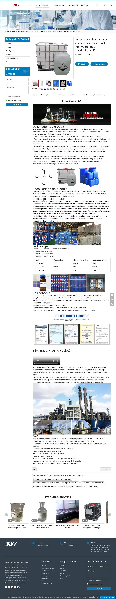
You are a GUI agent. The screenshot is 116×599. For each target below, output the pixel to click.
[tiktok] (18, 587)
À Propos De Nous (59, 5)
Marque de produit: (65, 95)
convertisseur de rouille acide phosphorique (65, 476)
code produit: (88, 95)
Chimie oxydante (12, 58)
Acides (8, 43)
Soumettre (17, 105)
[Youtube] (12, 587)
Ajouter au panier (99, 64)
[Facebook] (6, 587)
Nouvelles (45, 581)
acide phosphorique (40, 476)
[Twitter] (9, 587)
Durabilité (45, 578)
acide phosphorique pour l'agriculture (84, 486)
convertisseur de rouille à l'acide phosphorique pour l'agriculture (55, 483)
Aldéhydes (10, 51)
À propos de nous (47, 571)
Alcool (8, 55)
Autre (8, 62)
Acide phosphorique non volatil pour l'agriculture (50, 486)
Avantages (85, 5)
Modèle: (36, 95)
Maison (29, 5)
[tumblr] (15, 587)
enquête (83, 64)
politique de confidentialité (78, 597)
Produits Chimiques (42, 5)
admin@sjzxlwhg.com (43, 545)
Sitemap (90, 597)
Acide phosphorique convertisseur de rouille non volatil (52, 479)
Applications (73, 5)
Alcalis (8, 47)
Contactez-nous (47, 583)
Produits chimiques (48, 568)
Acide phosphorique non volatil (93, 483)
